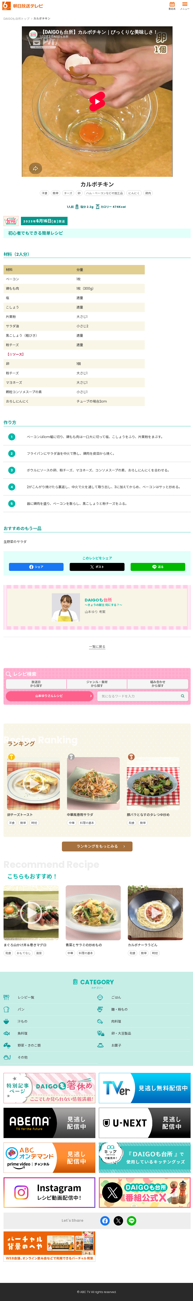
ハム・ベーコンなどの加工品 (104, 193)
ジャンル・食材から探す (97, 684)
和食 (131, 823)
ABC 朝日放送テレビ (22, 6)
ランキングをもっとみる (97, 846)
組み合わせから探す (157, 684)
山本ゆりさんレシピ (49, 696)
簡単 (55, 193)
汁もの (23, 1021)
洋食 (44, 193)
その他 (23, 1057)
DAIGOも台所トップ (16, 19)
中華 (72, 823)
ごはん (116, 997)
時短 (34, 823)
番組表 (172, 9)
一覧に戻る (97, 646)
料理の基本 (87, 823)
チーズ (68, 193)
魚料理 (23, 1033)
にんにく (134, 193)
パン (21, 1009)
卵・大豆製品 (121, 1033)
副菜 (39, 953)
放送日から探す (36, 684)
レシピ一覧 (26, 997)
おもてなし (24, 953)
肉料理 (116, 1021)
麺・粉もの (119, 1009)
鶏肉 (148, 193)
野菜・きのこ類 (29, 1045)
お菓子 (116, 1045)
